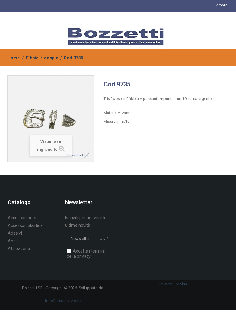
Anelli (13, 240)
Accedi (222, 5)
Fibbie (32, 57)
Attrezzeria (19, 248)
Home (13, 57)
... (9, 256)
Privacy (165, 284)
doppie (51, 57)
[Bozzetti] (115, 36)
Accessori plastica (25, 225)
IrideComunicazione (63, 300)
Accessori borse (23, 217)
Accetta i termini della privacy (86, 254)
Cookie (181, 284)
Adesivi (15, 233)
